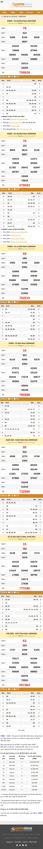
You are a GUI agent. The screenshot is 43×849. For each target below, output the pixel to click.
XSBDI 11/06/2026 (29, 249)
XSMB (4, 12)
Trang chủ (9, 842)
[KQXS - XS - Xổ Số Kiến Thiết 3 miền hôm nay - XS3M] (21, 5)
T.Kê (38, 12)
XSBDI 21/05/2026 (29, 539)
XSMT (21, 12)
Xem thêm (21, 730)
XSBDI (15, 23)
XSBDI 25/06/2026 (29, 136)
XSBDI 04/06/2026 (29, 346)
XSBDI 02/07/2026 (29, 23)
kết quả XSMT (15, 126)
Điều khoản (33, 842)
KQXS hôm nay (16, 235)
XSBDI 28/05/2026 (29, 442)
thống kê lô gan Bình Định (19, 119)
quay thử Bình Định (15, 122)
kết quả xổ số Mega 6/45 (19, 242)
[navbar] (2, 2)
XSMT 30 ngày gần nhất (24, 129)
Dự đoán (30, 12)
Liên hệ (25, 842)
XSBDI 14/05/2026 (29, 636)
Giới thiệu (18, 842)
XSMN (13, 12)
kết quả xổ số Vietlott (17, 238)
